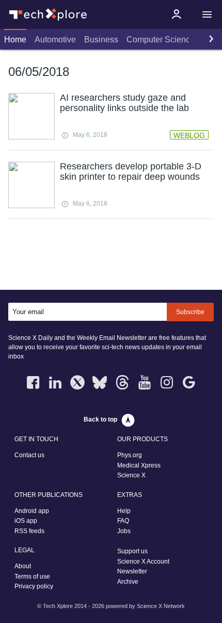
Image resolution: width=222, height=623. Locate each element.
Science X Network (161, 606)
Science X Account (143, 561)
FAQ (123, 520)
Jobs (124, 531)
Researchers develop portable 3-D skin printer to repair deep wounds (130, 171)
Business (101, 39)
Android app (31, 511)
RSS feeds (29, 531)
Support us (132, 551)
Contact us (29, 455)
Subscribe (190, 312)
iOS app (25, 520)
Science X (131, 475)
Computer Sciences (162, 39)
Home (15, 39)
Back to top (100, 419)
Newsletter (132, 571)
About (22, 566)
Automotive (55, 39)
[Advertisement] (111, 256)
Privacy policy (33, 586)
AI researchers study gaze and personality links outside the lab (124, 102)
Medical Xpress (139, 465)
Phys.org (129, 455)
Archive (127, 581)
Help (124, 511)
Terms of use (32, 576)
